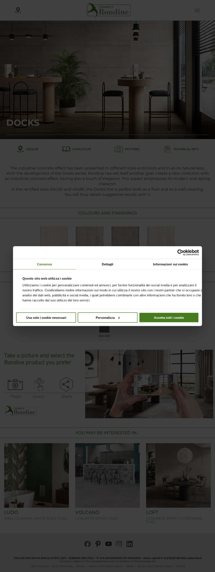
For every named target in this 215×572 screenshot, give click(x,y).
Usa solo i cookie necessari (46, 317)
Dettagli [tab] (107, 264)
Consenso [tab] (44, 264)
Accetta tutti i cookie (169, 317)
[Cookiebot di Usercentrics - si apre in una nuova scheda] (180, 252)
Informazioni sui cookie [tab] (170, 264)
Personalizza (105, 317)
